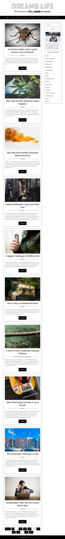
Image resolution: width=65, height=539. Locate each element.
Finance (25, 17)
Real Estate (32, 17)
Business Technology (50, 58)
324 (25, 528)
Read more (22, 68)
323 (20, 528)
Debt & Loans (48, 64)
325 (29, 528)
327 (38, 528)
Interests (47, 81)
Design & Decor (49, 67)
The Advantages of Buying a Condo (23, 454)
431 (26, 532)
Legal (44, 17)
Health (39, 17)
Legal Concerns (49, 84)
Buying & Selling (49, 61)
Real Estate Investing (50, 93)
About (12, 17)
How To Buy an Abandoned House (22, 303)
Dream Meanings (49, 70)
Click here (50, 46)
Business (18, 17)
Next (31, 532)
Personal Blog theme (42, 537)
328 (14, 532)
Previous (8, 528)
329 (18, 532)
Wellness (47, 101)
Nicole (23, 55)
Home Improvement (50, 78)
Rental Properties (49, 95)
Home (7, 17)
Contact (56, 17)
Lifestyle (49, 17)
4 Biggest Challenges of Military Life (22, 256)
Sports (47, 98)
